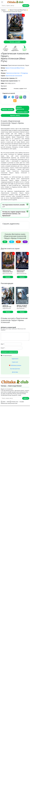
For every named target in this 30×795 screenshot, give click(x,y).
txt (5, 242)
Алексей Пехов (20, 307)
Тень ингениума (21, 305)
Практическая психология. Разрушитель (21, 271)
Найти (25, 5)
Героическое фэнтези (12, 73)
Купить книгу (15, 115)
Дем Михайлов (6, 308)
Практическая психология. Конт (8, 271)
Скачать (8, 277)
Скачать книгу (22, 112)
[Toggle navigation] (2, 2)
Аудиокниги (15, 358)
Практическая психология (14, 75)
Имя (2, 344)
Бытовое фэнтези (15, 368)
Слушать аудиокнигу (20, 108)
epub (25, 242)
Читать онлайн (15, 42)
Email (3, 348)
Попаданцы (24, 73)
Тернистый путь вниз (7, 306)
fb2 (12, 242)
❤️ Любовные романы (15, 365)
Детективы (15, 372)
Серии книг (15, 362)
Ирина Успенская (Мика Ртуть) (14, 68)
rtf (18, 242)
